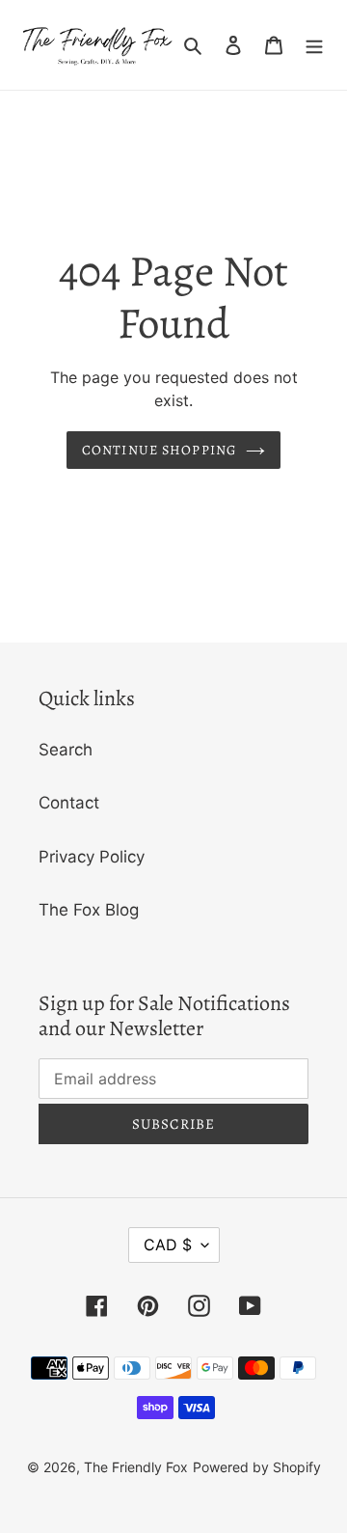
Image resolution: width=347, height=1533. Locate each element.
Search (66, 749)
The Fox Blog (89, 909)
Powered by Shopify (257, 1467)
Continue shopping (159, 450)
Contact (69, 802)
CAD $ (168, 1244)
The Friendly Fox (136, 1467)
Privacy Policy (92, 856)
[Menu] (314, 45)
